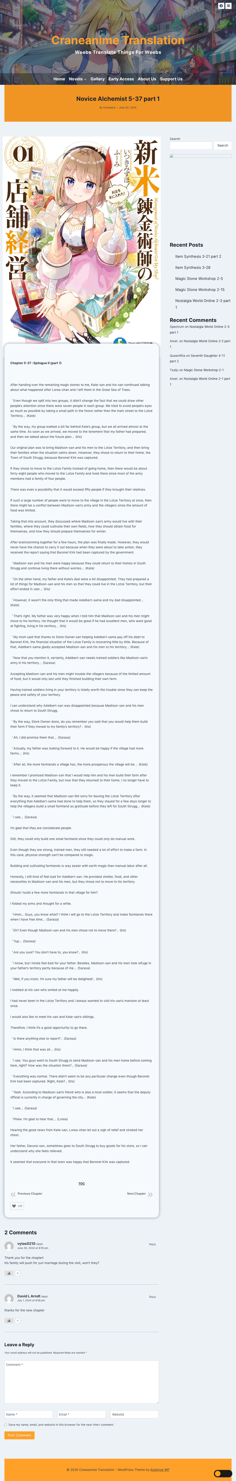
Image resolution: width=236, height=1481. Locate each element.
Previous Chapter (30, 1193)
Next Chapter (136, 1193)
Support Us (171, 79)
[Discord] (228, 6)
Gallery (98, 79)
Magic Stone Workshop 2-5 (199, 278)
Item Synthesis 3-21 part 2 (198, 256)
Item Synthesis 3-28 (192, 267)
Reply (152, 1244)
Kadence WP (159, 1470)
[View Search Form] (188, 79)
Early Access (121, 79)
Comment (14, 1364)
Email (64, 1414)
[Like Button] (14, 1206)
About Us (147, 79)
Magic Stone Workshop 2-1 (204, 370)
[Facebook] (221, 6)
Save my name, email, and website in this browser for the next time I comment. (61, 1424)
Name (12, 1414)
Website (118, 1414)
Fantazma (109, 107)
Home (59, 79)
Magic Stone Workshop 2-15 (200, 289)
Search (175, 139)
